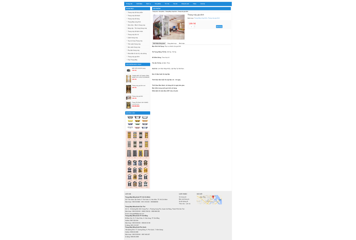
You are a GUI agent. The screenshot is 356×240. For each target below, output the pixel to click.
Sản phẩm (161, 11)
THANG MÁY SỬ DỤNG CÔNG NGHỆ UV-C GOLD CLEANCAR (140, 76)
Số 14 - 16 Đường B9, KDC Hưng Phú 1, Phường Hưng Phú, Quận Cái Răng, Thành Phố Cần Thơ (154, 209)
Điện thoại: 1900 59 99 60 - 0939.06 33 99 (137, 223)
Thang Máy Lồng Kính (171, 11)
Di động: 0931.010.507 (132, 225)
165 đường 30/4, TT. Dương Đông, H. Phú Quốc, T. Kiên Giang (144, 230)
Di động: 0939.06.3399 (132, 237)
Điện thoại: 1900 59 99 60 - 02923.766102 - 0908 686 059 (142, 211)
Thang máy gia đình (214, 18)
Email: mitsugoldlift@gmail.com (134, 214)
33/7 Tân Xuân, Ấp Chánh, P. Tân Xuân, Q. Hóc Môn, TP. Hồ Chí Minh (146, 199)
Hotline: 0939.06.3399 (131, 232)
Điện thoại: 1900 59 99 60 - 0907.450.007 (137, 234)
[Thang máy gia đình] (128, 97)
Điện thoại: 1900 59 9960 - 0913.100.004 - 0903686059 (141, 202)
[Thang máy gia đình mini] (128, 89)
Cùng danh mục (172, 43)
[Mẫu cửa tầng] (138, 145)
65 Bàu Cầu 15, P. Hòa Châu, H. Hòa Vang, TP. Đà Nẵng (142, 218)
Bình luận (182, 43)
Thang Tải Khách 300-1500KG (140, 102)
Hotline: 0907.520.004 (131, 220)
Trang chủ (155, 11)
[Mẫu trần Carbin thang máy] (138, 122)
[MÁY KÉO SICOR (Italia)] (128, 70)
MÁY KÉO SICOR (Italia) (139, 68)
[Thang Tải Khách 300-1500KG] (128, 105)
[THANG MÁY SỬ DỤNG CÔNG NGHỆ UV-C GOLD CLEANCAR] (128, 79)
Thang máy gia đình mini (138, 85)
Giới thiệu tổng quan (159, 43)
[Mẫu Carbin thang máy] (138, 174)
